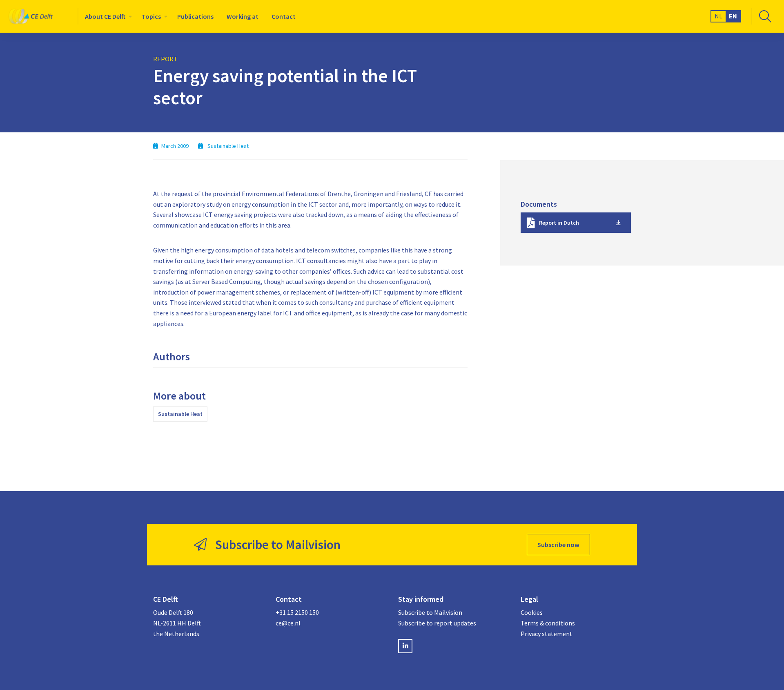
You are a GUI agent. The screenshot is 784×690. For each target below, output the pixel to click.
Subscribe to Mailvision (430, 612)
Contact (284, 16)
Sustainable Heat (180, 414)
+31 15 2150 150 (297, 612)
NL (718, 16)
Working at (242, 16)
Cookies (532, 612)
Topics (151, 16)
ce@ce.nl (288, 623)
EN (733, 16)
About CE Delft (105, 16)
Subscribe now (558, 544)
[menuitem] (106, 16)
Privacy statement (546, 634)
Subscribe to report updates (437, 623)
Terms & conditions (548, 623)
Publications (195, 16)
